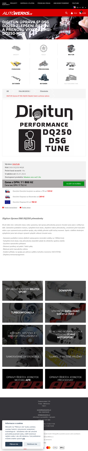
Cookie (44, 442)
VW (8, 91)
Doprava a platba (27, 3)
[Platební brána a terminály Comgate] (30, 449)
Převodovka (44, 91)
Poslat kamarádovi (10, 208)
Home (4, 3)
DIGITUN (16, 164)
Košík (83, 13)
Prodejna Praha (44, 3)
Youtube (75, 3)
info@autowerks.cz (44, 415)
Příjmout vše (14, 444)
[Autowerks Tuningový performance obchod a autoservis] (17, 13)
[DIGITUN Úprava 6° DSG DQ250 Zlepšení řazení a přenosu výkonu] (44, 127)
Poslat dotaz (26, 208)
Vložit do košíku (73, 184)
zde (23, 438)
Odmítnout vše (32, 444)
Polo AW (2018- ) (24, 91)
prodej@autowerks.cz (44, 410)
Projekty (13, 3)
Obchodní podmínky (61, 3)
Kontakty (6, 4)
